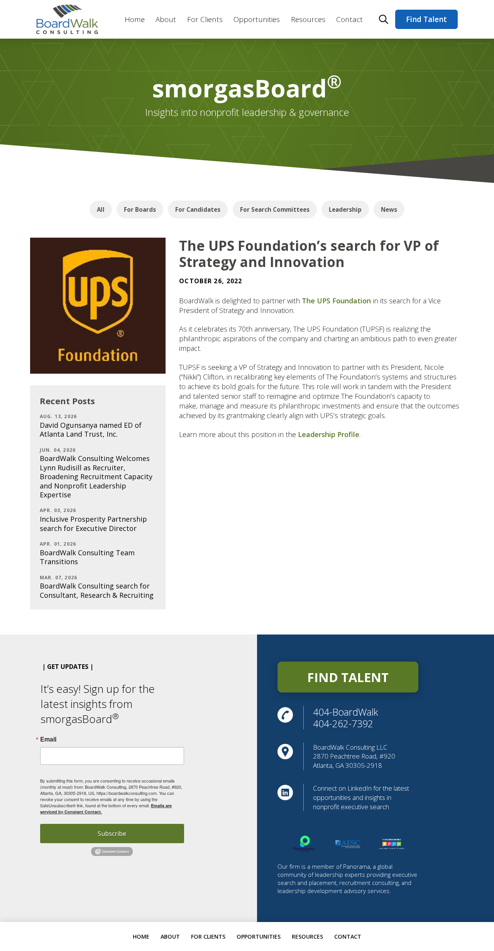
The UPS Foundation (336, 300)
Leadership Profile (328, 434)
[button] (383, 19)
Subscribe (112, 833)
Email (48, 739)
